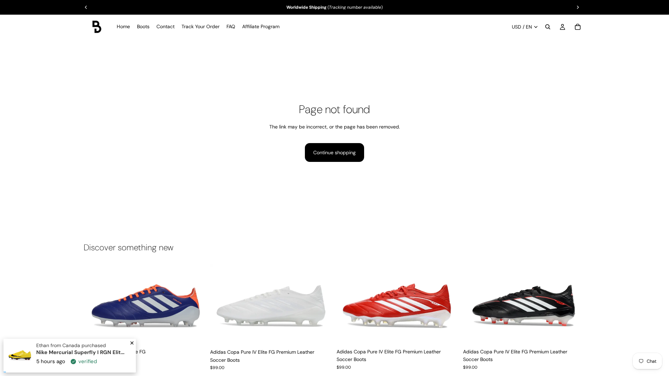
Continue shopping (334, 152)
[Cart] (577, 26)
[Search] (547, 26)
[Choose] (195, 334)
